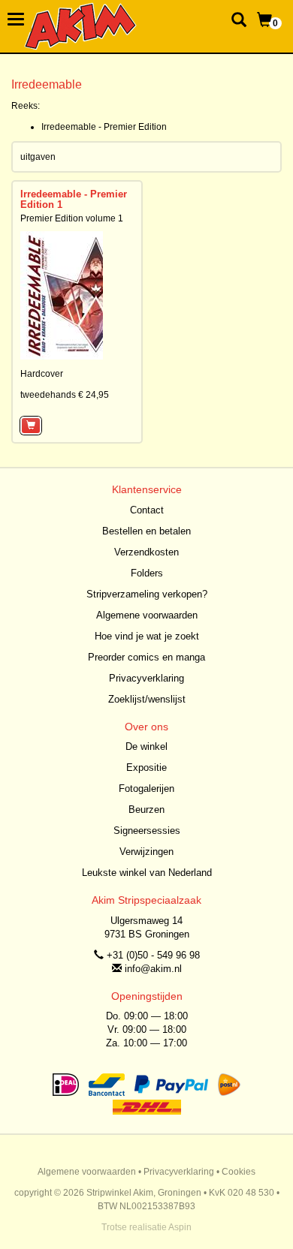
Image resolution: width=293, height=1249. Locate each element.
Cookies (238, 1171)
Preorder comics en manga (146, 657)
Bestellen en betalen (146, 531)
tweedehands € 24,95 (64, 395)
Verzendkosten (146, 552)
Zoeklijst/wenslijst (147, 699)
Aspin (180, 1227)
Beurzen (146, 809)
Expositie (146, 767)
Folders (147, 573)
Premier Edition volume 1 (71, 218)
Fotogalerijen (146, 788)
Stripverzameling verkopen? (146, 594)
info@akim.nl (153, 968)
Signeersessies (146, 830)
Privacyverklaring (146, 678)
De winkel (146, 746)
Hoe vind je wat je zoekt (147, 636)
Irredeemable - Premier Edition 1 (73, 199)
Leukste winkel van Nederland (147, 872)
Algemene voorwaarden (147, 615)
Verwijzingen (146, 851)
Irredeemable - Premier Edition (104, 127)
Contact (147, 510)
